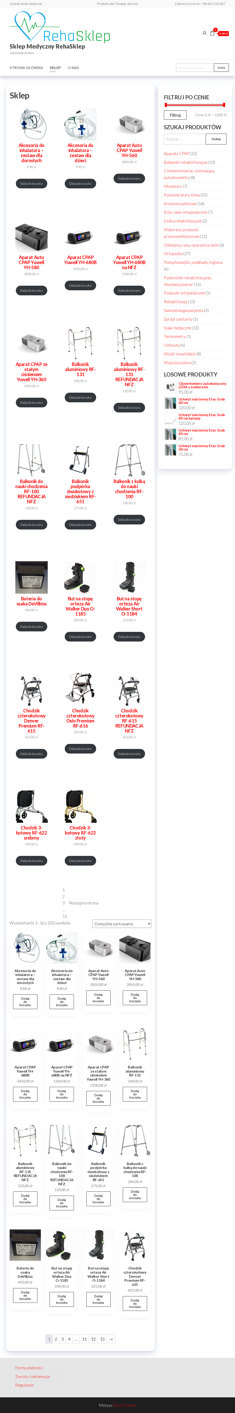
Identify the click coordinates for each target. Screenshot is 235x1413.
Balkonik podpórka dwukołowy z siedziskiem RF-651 (80, 491)
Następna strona (83, 902)
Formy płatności (29, 1367)
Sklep (55, 69)
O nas (73, 67)
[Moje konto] (204, 33)
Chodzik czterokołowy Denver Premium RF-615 (31, 720)
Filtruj (175, 115)
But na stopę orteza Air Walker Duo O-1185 (80, 606)
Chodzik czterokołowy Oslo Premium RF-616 (80, 718)
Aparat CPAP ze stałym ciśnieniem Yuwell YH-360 (32, 372)
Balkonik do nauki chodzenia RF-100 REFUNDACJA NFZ (31, 491)
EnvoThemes (124, 1405)
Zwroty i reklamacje (32, 1376)
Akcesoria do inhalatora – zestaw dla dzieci (80, 153)
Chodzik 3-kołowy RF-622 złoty (80, 832)
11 (64, 916)
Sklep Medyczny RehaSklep (47, 46)
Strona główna (26, 67)
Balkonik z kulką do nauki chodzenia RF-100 (129, 489)
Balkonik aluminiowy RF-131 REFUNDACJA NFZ (129, 374)
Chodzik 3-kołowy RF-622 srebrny (31, 832)
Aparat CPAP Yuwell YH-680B (80, 260)
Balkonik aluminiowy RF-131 (80, 369)
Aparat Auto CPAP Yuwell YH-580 (31, 262)
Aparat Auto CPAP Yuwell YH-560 (129, 150)
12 (93, 1338)
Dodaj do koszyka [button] (25, 1001)
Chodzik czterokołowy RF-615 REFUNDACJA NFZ (129, 720)
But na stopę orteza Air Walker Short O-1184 (129, 606)
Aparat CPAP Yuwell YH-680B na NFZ (129, 262)
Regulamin (24, 1384)
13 (102, 1338)
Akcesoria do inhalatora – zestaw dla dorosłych (32, 153)
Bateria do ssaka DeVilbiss (32, 601)
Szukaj (221, 67)
